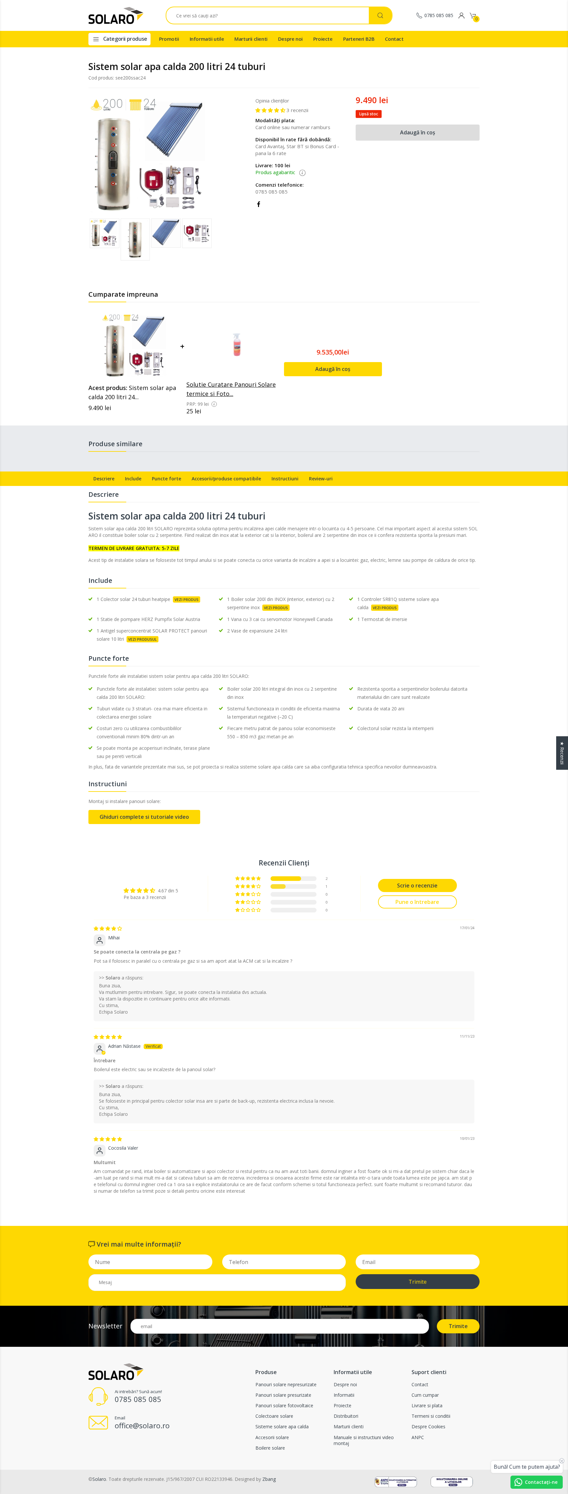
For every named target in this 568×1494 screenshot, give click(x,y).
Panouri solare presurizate (283, 1395)
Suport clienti (429, 1372)
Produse (266, 1372)
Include (133, 478)
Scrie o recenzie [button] (417, 885)
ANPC (418, 1437)
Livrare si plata (427, 1405)
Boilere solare (270, 1448)
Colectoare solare (274, 1416)
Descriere (103, 478)
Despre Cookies (428, 1426)
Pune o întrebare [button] (417, 902)
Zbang (269, 1479)
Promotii (169, 38)
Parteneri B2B (359, 38)
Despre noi (290, 38)
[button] (207, 240)
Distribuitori (346, 1416)
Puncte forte (166, 478)
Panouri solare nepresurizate (286, 1384)
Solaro (99, 1479)
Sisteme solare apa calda (282, 1426)
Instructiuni (285, 478)
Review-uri (321, 478)
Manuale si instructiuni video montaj (364, 1440)
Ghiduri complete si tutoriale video (144, 816)
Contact (394, 38)
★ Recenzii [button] (562, 752)
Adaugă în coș (417, 132)
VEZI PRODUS (187, 599)
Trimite (418, 1281)
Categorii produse (124, 38)
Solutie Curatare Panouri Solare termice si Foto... (231, 389)
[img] (108, 928)
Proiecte (323, 38)
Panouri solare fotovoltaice (284, 1405)
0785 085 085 (438, 15)
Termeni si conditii (431, 1416)
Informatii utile (207, 38)
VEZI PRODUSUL (142, 639)
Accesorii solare (272, 1437)
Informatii (344, 1395)
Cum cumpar (425, 1395)
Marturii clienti (251, 38)
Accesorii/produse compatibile (226, 478)
